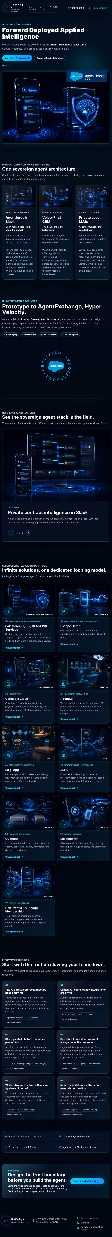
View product (12, 647)
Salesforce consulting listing (92, 1228)
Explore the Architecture (50, 58)
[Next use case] (28, 533)
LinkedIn (85, 1222)
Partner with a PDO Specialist (85, 1181)
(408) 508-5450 (89, 1218)
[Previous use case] (11, 533)
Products (53, 7)
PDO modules (32, 8)
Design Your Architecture (15, 58)
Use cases (42, 8)
